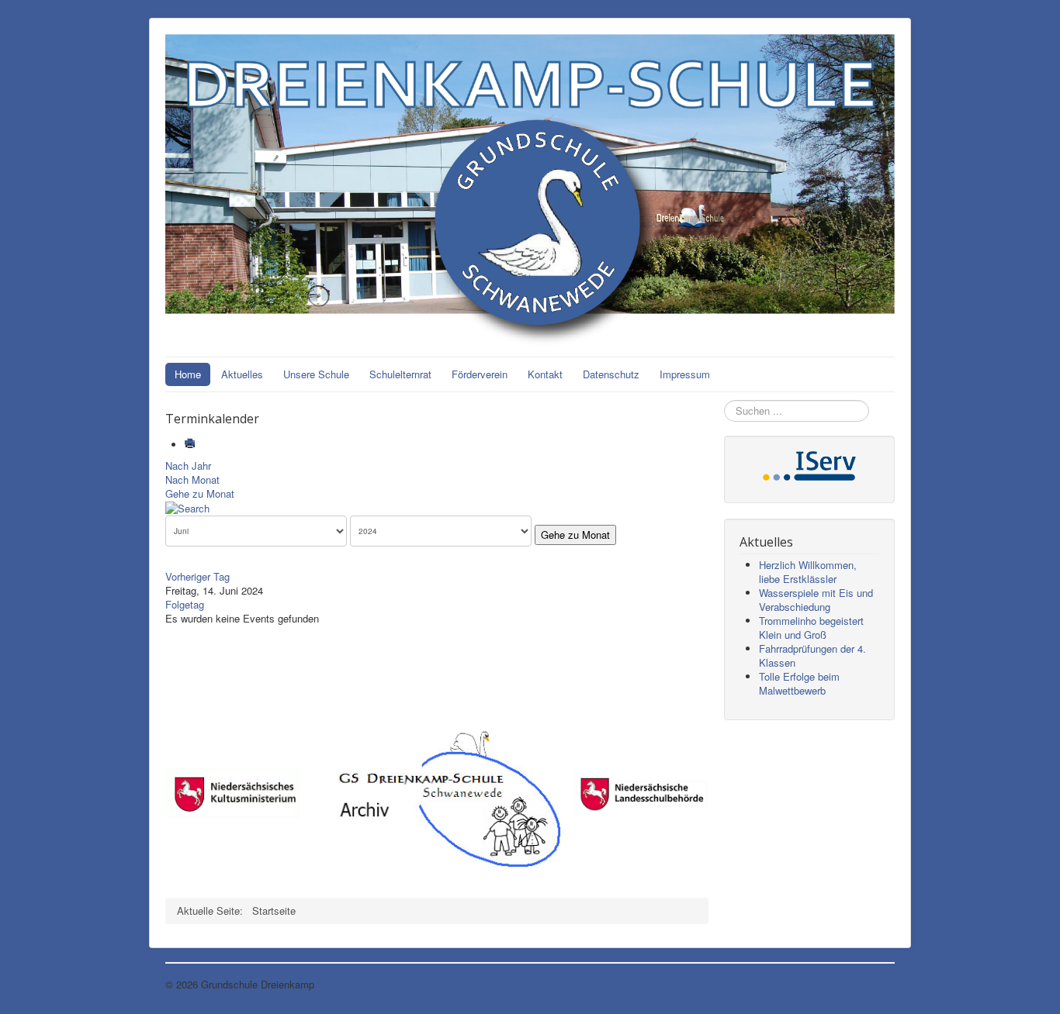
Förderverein (479, 374)
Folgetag (184, 604)
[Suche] (187, 507)
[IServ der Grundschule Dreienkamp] (809, 464)
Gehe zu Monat (199, 493)
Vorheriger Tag (197, 576)
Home (188, 374)
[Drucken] (191, 444)
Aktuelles (242, 374)
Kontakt (545, 374)
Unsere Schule (316, 374)
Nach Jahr (188, 465)
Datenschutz (611, 374)
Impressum (685, 374)
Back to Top (867, 984)
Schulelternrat (400, 374)
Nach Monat (192, 479)
